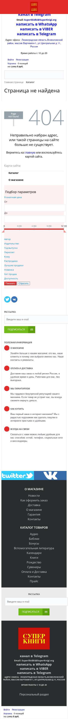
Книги (34, 558)
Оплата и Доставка (34, 572)
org (54, 19)
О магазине (34, 510)
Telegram (42, 14)
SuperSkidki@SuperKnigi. (38, 19)
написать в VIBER (36, 29)
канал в (25, 14)
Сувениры (34, 567)
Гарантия (34, 514)
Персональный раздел (34, 694)
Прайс (34, 581)
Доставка (34, 505)
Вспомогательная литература (34, 548)
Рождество (34, 562)
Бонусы (34, 543)
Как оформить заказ (34, 500)
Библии (34, 539)
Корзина (12, 63)
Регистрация (22, 59)
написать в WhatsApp (36, 24)
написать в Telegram (36, 33)
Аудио (34, 534)
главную (30, 152)
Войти (11, 59)
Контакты (34, 519)
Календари (34, 553)
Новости (34, 496)
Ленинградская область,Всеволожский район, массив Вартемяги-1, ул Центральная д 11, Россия (35, 43)
